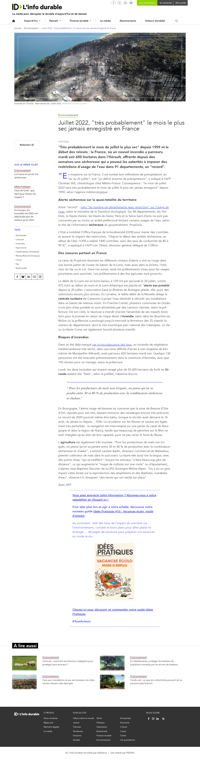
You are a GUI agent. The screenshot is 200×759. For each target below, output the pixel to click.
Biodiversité (21, 268)
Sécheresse (21, 235)
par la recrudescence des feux (112, 345)
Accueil (13, 21)
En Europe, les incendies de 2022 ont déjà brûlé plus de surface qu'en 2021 (26, 215)
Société (76, 740)
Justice (76, 722)
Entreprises (125, 718)
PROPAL (130, 752)
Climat (19, 260)
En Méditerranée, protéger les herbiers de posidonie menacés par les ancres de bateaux (154, 663)
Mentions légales (51, 727)
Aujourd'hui (31, 20)
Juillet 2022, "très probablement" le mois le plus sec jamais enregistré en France (78, 28)
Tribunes (77, 727)
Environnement (31, 28)
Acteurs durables (155, 20)
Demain (53, 20)
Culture (123, 727)
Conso (123, 731)
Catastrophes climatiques (27, 251)
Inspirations (101, 727)
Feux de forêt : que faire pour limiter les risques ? (25, 194)
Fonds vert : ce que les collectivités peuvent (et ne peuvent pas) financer (156, 682)
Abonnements (128, 20)
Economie (124, 722)
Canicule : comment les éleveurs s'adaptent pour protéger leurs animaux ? (67, 663)
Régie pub (48, 722)
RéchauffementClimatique (28, 255)
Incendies (20, 243)
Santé (99, 718)
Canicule (20, 239)
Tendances (78, 731)
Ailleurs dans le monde (83, 718)
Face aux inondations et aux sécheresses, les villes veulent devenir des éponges (68, 682)
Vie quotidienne (127, 740)
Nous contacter (51, 718)
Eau (17, 264)
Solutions (77, 735)
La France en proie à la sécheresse (26, 176)
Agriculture (21, 247)
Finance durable (79, 20)
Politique (100, 722)
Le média (105, 20)
